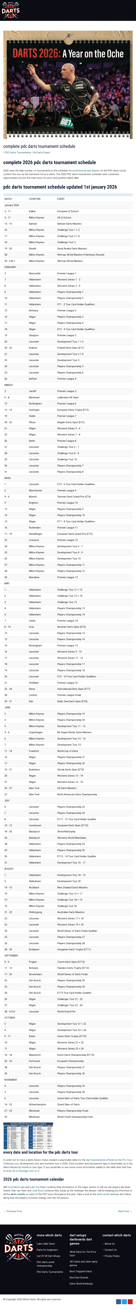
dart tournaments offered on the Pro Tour (109, 1159)
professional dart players (86, 170)
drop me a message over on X (22, 1170)
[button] (119, 10)
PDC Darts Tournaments (18, 152)
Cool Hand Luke (16, 1187)
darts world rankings (108, 1194)
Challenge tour (11, 1163)
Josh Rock (38, 1190)
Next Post (125, 1211)
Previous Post (13, 1211)
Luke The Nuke (38, 1187)
